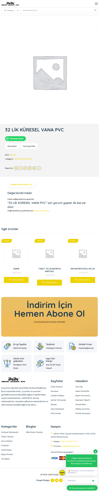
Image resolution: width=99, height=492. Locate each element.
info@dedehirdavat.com (70, 446)
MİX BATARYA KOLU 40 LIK (83, 268)
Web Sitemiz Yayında (34, 432)
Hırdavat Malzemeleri (10, 432)
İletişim (54, 404)
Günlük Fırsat (85, 344)
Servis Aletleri (7, 441)
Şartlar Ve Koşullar (58, 400)
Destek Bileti (80, 404)
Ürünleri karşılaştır (83, 413)
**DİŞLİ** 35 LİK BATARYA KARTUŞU (49, 270)
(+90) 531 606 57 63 (68, 441)
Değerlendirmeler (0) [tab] (21, 184)
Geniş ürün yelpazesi (18, 359)
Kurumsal (54, 391)
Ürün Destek (56, 413)
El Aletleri (5, 445)
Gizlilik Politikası (57, 395)
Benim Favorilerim (82, 395)
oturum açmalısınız (41, 210)
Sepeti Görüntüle (82, 391)
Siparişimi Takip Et (82, 400)
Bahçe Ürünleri (7, 454)
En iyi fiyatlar (20, 344)
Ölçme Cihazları (7, 436)
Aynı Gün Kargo (50, 359)
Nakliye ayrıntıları (82, 409)
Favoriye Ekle (29, 146)
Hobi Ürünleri (6, 450)
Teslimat (50, 344)
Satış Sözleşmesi (57, 409)
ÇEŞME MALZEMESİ (23, 159)
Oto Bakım (5, 459)
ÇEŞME (16, 268)
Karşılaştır (12, 146)
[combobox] (11, 10)
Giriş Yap (79, 387)
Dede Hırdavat (57, 387)
